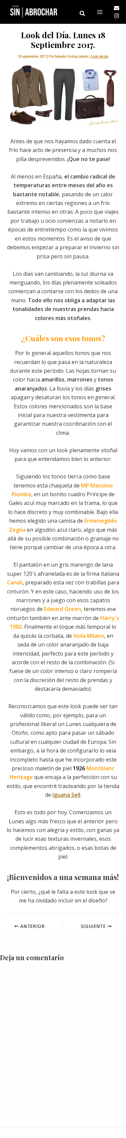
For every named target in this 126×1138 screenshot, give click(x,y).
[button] (83, 13)
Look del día (99, 56)
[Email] (116, 8)
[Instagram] (116, 15)
